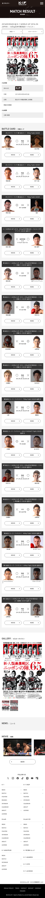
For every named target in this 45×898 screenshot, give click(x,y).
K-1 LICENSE (28, 871)
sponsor (5, 803)
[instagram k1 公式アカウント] (13, 778)
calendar (5, 807)
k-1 (29, 850)
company (38, 888)
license (4, 813)
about (4, 810)
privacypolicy (9, 888)
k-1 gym (26, 864)
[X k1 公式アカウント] (8, 778)
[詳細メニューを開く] (41, 3)
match (4, 793)
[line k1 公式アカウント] (27, 778)
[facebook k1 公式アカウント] (18, 778)
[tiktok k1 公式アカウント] (22, 778)
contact (24, 888)
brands (4, 800)
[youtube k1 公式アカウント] (32, 778)
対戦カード (12, 31)
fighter (4, 796)
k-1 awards (28, 857)
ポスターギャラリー (32, 31)
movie (13, 155)
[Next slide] (43, 670)
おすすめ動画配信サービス (36, 882)
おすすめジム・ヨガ (24, 882)
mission (22, 891)
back (22, 762)
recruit (31, 888)
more (32, 155)
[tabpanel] (17, 747)
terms (17, 888)
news (3, 789)
